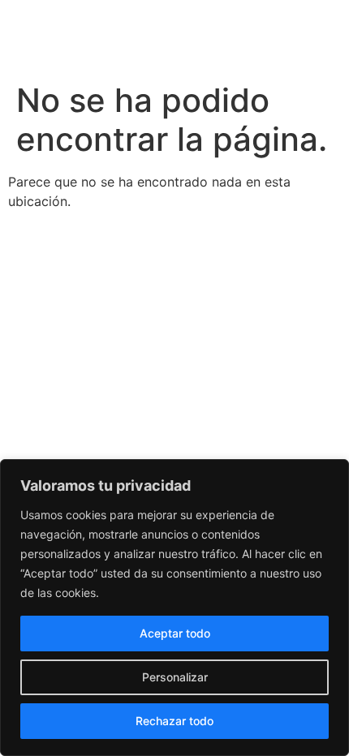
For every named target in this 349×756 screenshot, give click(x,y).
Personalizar (175, 677)
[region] (174, 607)
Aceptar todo (175, 633)
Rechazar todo (174, 721)
